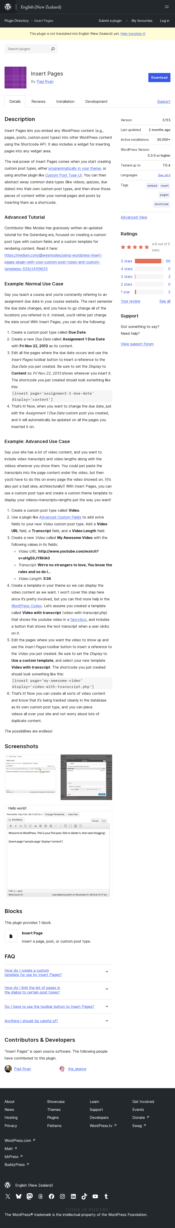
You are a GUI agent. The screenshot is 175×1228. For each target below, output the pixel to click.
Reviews (38, 101)
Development (96, 101)
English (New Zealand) (34, 1185)
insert (165, 185)
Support (163, 101)
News (9, 1109)
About (10, 1101)
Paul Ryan (45, 81)
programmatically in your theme (75, 168)
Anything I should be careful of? (31, 1021)
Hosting (11, 1117)
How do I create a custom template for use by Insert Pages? (33, 972)
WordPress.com (20, 1140)
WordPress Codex (26, 606)
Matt (11, 1148)
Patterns (54, 1125)
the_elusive (77, 1069)
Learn (94, 1101)
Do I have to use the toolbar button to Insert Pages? (49, 1006)
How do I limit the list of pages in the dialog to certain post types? (32, 990)
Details (15, 101)
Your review (130, 301)
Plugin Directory (17, 21)
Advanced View (134, 217)
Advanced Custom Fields (60, 517)
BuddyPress (17, 1164)
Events (138, 1109)
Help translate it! (133, 33)
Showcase (56, 1101)
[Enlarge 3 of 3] (106, 810)
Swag (139, 1125)
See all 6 (164, 175)
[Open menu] (167, 7)
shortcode (161, 204)
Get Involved (143, 1101)
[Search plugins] (52, 48)
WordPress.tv (103, 1125)
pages (164, 194)
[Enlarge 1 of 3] (50, 760)
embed (152, 185)
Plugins (53, 1117)
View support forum (137, 344)
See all (165, 301)
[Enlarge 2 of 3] (106, 760)
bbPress (14, 1156)
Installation (65, 101)
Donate (140, 1117)
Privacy (11, 1125)
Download (159, 77)
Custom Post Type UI (63, 175)
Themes (54, 1109)
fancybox (78, 619)
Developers (99, 1117)
